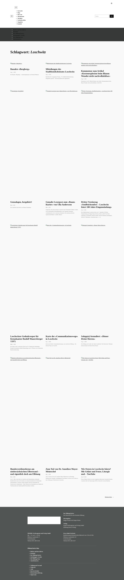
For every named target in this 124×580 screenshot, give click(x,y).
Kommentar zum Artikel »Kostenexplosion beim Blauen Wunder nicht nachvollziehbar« (95, 73)
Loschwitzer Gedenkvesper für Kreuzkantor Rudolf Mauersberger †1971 (26, 339)
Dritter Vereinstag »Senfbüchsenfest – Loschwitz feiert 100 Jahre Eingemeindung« (96, 204)
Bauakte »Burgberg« (20, 69)
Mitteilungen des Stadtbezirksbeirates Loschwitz (60, 70)
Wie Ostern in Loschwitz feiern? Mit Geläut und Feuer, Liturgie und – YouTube (96, 471)
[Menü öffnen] (11, 16)
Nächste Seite (109, 497)
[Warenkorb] (112, 3)
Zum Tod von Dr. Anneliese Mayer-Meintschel (62, 470)
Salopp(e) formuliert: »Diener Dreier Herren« (94, 337)
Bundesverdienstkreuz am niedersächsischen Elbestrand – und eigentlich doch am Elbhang (25, 471)
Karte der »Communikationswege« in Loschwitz (62, 337)
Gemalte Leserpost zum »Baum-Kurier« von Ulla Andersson (60, 203)
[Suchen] (112, 16)
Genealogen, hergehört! (21, 202)
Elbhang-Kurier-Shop (33, 548)
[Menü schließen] (16, 7)
